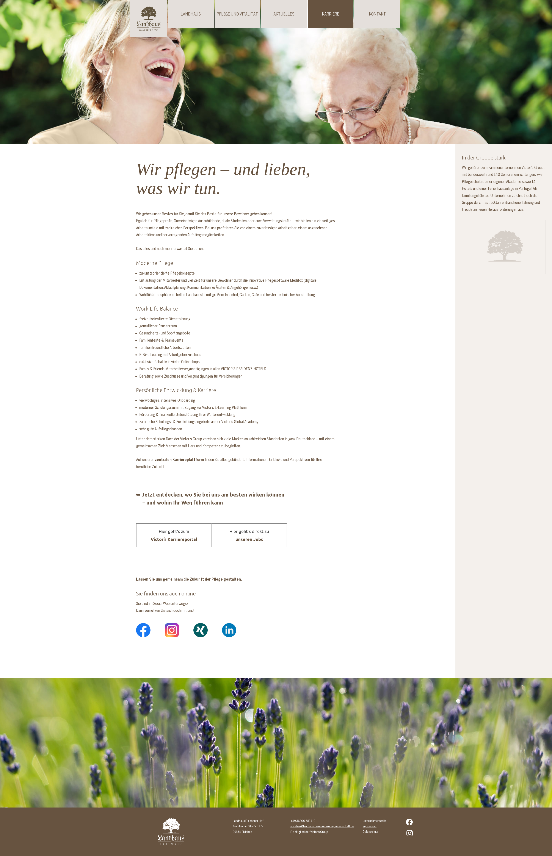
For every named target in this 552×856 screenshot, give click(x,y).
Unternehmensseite (374, 821)
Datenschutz (370, 831)
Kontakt (377, 13)
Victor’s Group (319, 832)
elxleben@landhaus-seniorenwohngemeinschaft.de (322, 826)
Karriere (330, 13)
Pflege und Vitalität (237, 13)
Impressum (369, 826)
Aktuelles (283, 13)
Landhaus (191, 13)
